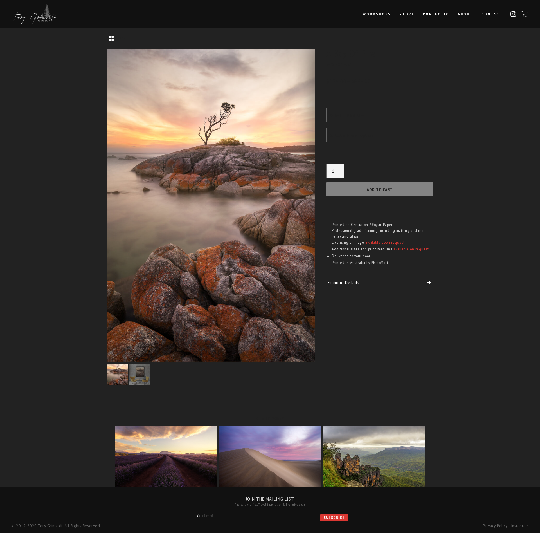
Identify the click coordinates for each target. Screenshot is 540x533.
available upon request (385, 242)
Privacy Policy (495, 525)
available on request (411, 249)
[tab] (379, 282)
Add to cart (380, 189)
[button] (334, 517)
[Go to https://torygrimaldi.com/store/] (270, 39)
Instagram (520, 525)
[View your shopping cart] (524, 14)
